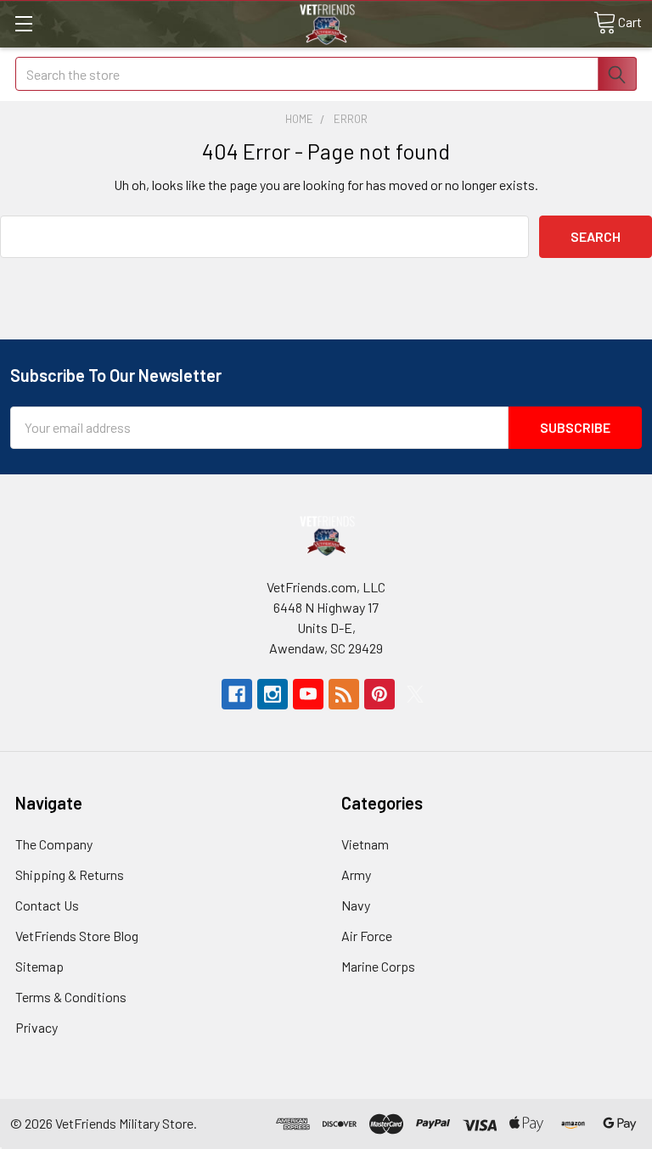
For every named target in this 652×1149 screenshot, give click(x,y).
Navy (355, 905)
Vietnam (365, 844)
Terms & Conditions (70, 997)
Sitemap (39, 966)
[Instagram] (272, 694)
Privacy (36, 1027)
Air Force (366, 936)
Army (356, 874)
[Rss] (344, 694)
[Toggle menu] (23, 23)
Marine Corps (378, 966)
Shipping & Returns (69, 874)
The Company (54, 844)
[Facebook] (237, 694)
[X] (415, 694)
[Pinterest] (379, 694)
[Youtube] (308, 694)
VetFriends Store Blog (76, 936)
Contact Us (47, 905)
